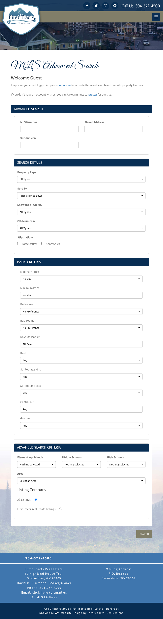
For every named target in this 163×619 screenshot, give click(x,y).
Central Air (26, 402)
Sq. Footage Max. (31, 386)
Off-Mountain (26, 221)
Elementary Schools (30, 457)
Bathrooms (27, 321)
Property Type (26, 172)
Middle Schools (72, 457)
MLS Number (28, 122)
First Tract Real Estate (81, 567)
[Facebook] (86, 5)
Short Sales (52, 244)
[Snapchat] (114, 5)
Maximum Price (29, 288)
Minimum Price (29, 272)
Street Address (94, 122)
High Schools (115, 457)
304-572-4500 (147, 6)
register (92, 95)
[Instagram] (105, 5)
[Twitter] (96, 5)
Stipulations (25, 237)
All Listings (24, 500)
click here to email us (49, 593)
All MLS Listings (44, 597)
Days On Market (30, 337)
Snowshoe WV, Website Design (60, 613)
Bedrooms (26, 304)
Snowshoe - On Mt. (29, 205)
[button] (81, 179)
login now (64, 85)
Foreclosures (29, 244)
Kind (23, 353)
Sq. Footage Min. (30, 369)
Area (20, 473)
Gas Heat (25, 418)
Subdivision (28, 138)
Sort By (22, 188)
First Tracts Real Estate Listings (36, 509)
